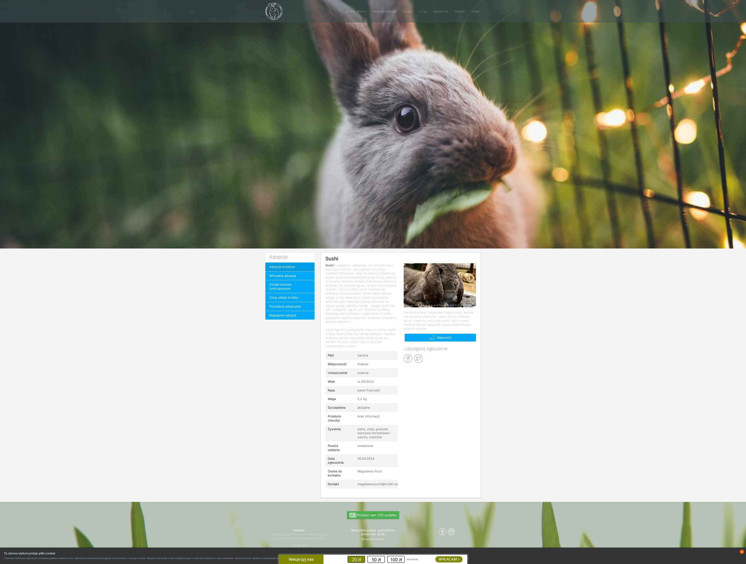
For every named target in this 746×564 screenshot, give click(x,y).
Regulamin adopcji (282, 315)
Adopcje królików (282, 267)
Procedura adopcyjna (285, 306)
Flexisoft (379, 539)
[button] (407, 287)
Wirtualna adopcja (282, 276)
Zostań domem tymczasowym (280, 286)
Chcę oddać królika (283, 297)
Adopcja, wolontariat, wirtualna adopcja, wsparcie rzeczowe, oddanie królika (299, 536)
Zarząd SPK (299, 545)
